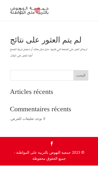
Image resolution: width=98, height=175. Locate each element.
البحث (80, 75)
